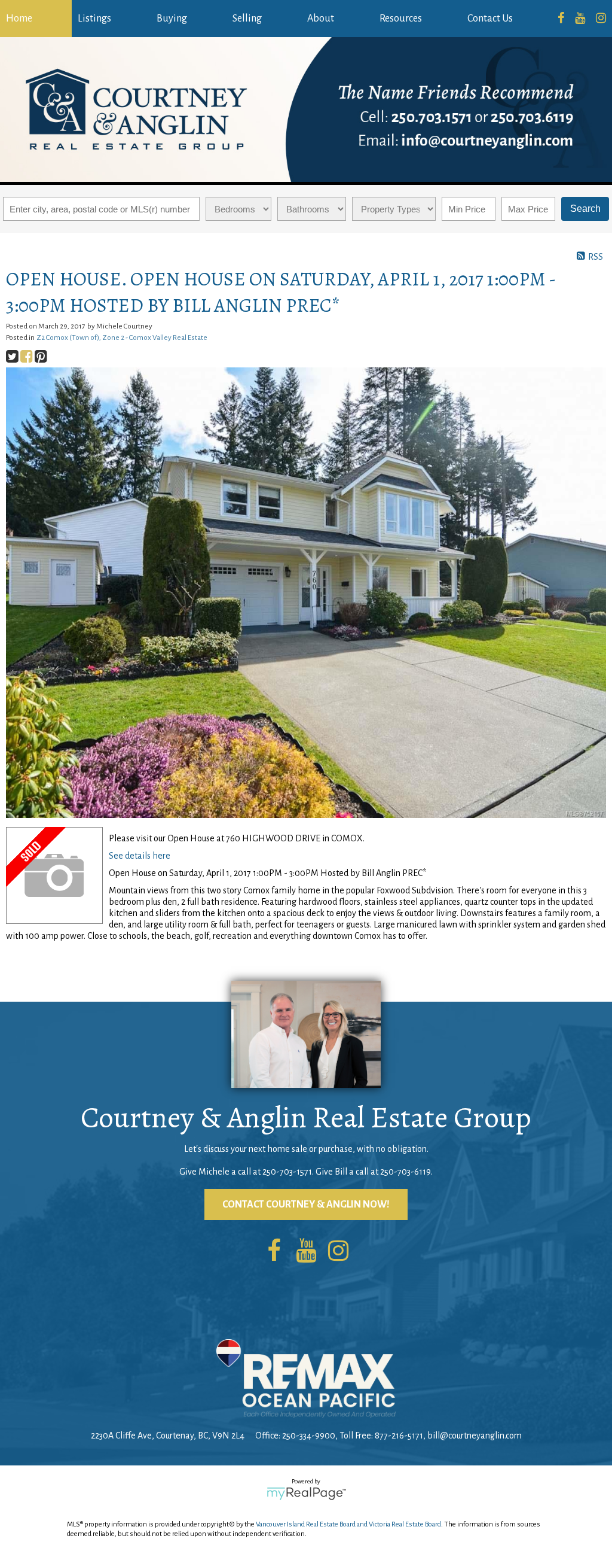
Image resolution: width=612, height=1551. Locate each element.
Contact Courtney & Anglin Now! (306, 1204)
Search (585, 208)
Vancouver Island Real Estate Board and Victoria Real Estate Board (348, 1524)
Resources (401, 18)
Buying (172, 18)
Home (19, 18)
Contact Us (490, 18)
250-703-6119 (405, 1171)
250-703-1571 (287, 1171)
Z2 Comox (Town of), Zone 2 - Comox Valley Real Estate (121, 337)
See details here (139, 855)
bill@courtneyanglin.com (474, 1435)
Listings (94, 18)
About (320, 18)
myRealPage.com (306, 1493)
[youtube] (580, 18)
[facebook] (561, 18)
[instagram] (600, 18)
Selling (247, 18)
